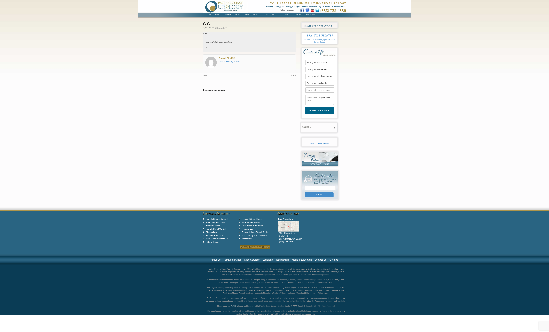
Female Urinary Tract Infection (255, 232)
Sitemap (333, 259)
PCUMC (208, 27)
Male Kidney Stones (251, 222)
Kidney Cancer (212, 242)
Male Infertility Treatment (217, 239)
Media (299, 15)
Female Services (233, 15)
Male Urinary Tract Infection (254, 235)
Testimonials (285, 15)
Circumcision (211, 232)
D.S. (206, 76)
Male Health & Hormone (252, 225)
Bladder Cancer (213, 225)
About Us (216, 259)
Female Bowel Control (216, 229)
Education (312, 15)
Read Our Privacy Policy (319, 143)
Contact (326, 15)
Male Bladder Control (215, 222)
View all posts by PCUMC (231, 62)
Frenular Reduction (214, 235)
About (218, 15)
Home (211, 15)
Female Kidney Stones (252, 219)
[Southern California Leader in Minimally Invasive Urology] (225, 11)
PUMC (233, 306)
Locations (269, 15)
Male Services (252, 15)
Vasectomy (246, 239)
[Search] (334, 127)
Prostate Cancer (249, 229)
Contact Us (321, 259)
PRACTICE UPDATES (320, 35)
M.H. (293, 76)
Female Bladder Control (216, 219)
